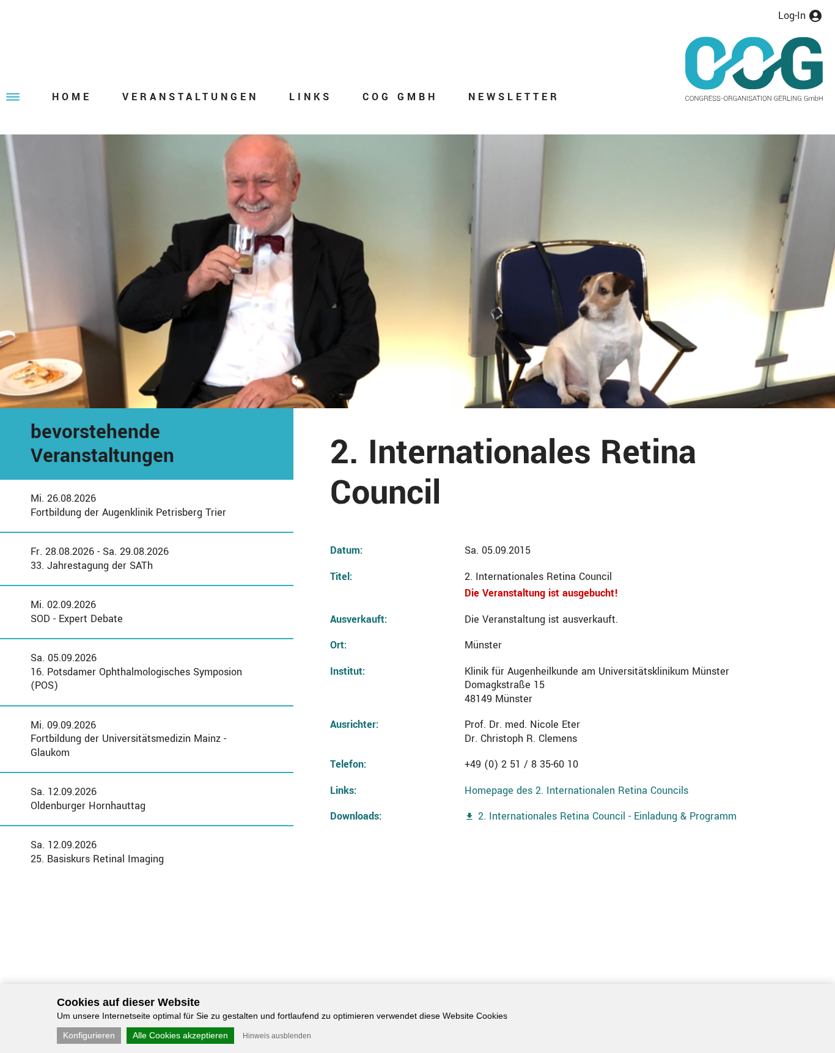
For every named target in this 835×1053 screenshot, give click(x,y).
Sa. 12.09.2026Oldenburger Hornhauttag (88, 799)
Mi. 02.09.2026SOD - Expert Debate (77, 612)
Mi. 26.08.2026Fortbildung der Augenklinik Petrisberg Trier (128, 505)
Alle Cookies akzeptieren (180, 1035)
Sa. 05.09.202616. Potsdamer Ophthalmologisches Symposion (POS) (136, 671)
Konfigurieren (89, 1035)
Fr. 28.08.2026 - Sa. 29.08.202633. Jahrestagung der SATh (100, 559)
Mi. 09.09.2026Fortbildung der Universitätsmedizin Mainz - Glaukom (128, 739)
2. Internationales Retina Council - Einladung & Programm (607, 816)
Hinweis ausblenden (277, 1036)
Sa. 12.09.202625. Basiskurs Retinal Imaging (97, 852)
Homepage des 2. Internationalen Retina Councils (576, 790)
